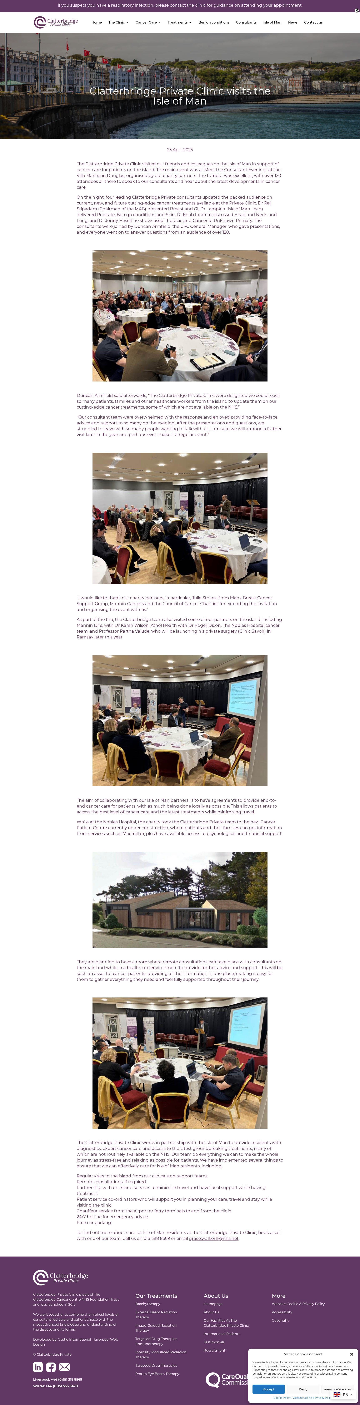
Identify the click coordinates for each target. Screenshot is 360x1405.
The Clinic (117, 22)
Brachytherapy (147, 1304)
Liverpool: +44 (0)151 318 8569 (57, 1379)
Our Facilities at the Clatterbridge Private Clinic (226, 1323)
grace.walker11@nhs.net (214, 1238)
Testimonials (214, 1342)
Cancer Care (146, 22)
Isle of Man (272, 22)
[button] (352, 1354)
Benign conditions (214, 22)
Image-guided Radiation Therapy (156, 1328)
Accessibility (282, 1312)
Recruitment (214, 1351)
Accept (268, 1389)
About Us (211, 1312)
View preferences (337, 1389)
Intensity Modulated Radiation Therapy (160, 1354)
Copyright (280, 1321)
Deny (303, 1389)
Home (96, 22)
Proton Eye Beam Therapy (157, 1374)
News (293, 22)
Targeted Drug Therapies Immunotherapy (156, 1341)
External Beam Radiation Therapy (156, 1314)
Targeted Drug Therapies (156, 1366)
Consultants (246, 22)
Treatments (178, 22)
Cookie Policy (282, 1397)
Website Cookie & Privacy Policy (313, 1397)
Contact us (313, 22)
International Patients (222, 1334)
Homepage (213, 1304)
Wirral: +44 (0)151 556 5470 (55, 1386)
